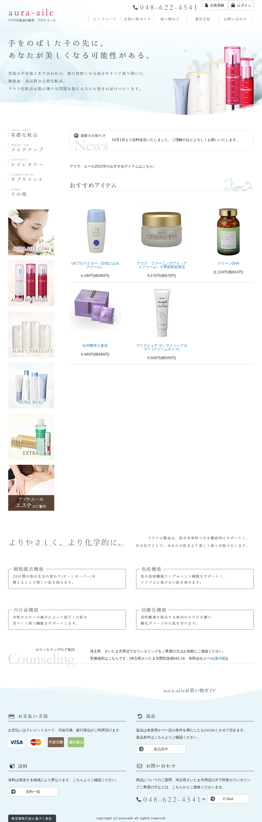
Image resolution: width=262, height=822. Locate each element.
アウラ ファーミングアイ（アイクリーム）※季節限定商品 (162, 265)
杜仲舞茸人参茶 (95, 345)
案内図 (220, 658)
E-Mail (228, 799)
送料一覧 (33, 792)
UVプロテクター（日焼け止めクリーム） (95, 265)
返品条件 (161, 749)
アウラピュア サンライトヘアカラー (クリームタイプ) (161, 347)
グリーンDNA (228, 263)
